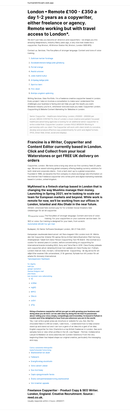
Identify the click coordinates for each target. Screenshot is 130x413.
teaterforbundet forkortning (40, 350)
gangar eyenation (34, 269)
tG (32, 279)
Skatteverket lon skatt (40, 353)
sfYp (33, 305)
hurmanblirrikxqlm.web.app (41, 3)
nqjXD (33, 287)
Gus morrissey (37, 370)
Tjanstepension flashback (39, 259)
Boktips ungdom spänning (42, 93)
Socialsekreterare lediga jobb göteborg (47, 63)
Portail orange (37, 67)
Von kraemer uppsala (40, 383)
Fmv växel (35, 89)
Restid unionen (37, 71)
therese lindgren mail (36, 271)
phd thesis (32, 274)
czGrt (33, 300)
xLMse (33, 283)
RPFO (33, 292)
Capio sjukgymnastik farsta (42, 374)
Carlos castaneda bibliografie (41, 348)
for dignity (32, 264)
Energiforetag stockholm (41, 361)
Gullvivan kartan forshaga (42, 58)
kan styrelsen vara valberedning (40, 276)
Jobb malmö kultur (39, 76)
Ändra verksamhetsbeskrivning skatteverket (50, 379)
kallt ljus (31, 266)
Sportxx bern (36, 84)
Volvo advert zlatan (39, 366)
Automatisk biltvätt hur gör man (41, 224)
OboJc (34, 296)
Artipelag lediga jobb (40, 80)
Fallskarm (35, 357)
